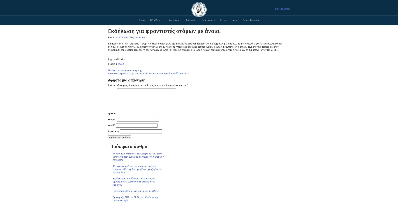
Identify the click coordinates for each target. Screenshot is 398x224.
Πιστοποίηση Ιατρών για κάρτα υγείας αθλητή (136, 191)
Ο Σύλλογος (156, 20)
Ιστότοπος (113, 131)
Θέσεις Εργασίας (251, 20)
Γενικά (121, 64)
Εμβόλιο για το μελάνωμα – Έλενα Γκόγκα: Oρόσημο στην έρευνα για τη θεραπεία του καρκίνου (134, 181)
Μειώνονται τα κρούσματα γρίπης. (125, 70)
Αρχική (142, 20)
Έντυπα (223, 20)
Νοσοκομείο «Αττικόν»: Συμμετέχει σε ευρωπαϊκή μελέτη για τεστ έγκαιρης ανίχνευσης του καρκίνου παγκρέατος (138, 156)
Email (111, 125)
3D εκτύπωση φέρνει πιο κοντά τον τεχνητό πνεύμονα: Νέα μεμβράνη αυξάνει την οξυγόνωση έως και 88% (137, 169)
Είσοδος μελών (282, 9)
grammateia (139, 37)
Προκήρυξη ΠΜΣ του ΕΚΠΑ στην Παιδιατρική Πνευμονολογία (135, 199)
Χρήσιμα (190, 20)
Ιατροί (235, 20)
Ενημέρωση (207, 20)
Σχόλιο (112, 113)
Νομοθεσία (174, 20)
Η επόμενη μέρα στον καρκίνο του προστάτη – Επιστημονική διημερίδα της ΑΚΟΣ (148, 73)
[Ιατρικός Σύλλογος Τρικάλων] (199, 8)
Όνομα (112, 119)
